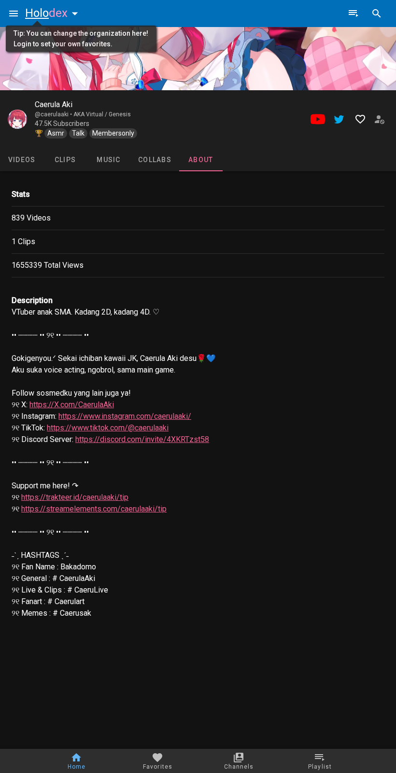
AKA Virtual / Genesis (102, 114)
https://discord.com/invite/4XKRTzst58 (142, 439)
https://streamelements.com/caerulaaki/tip (94, 508)
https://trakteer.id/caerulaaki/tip (74, 497)
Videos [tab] (22, 160)
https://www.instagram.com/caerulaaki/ (124, 416)
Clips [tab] (65, 160)
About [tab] (200, 160)
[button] (53, 13)
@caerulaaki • (54, 114)
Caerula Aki (53, 104)
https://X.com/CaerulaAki (71, 404)
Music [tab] (108, 160)
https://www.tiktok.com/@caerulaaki (108, 427)
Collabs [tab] (154, 160)
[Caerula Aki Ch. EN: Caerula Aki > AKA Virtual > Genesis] (17, 119)
